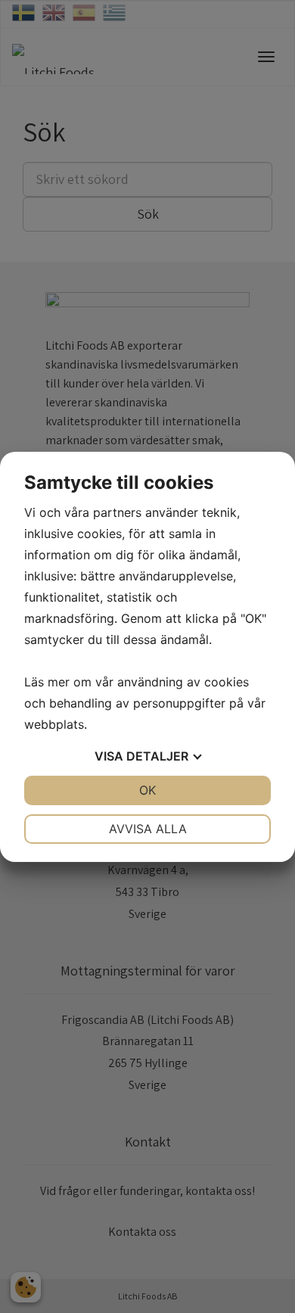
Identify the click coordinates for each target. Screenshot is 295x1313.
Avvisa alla (148, 828)
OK (147, 790)
